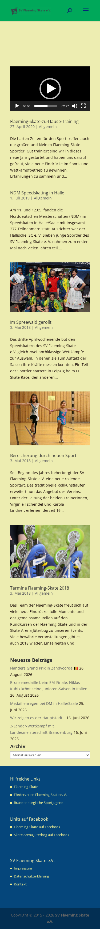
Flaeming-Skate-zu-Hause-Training (44, 121)
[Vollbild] (83, 106)
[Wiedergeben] (17, 106)
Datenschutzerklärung (31, 876)
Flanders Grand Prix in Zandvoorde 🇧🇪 (44, 668)
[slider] (45, 106)
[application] (50, 88)
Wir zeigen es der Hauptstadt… (37, 717)
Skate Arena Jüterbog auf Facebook (41, 834)
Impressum (23, 868)
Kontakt (20, 884)
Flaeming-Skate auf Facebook (37, 826)
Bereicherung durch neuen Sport (43, 455)
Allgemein (48, 126)
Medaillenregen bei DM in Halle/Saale (44, 703)
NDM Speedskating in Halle (37, 193)
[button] (50, 88)
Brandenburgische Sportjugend (38, 802)
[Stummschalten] (74, 106)
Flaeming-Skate (26, 786)
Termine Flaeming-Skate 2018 (39, 588)
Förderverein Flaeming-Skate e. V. (40, 794)
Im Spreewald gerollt (30, 322)
